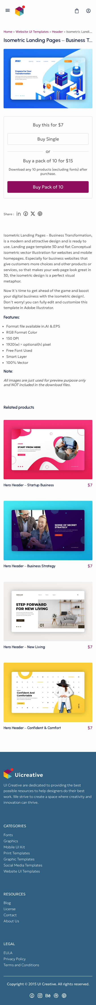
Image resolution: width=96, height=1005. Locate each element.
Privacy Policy (15, 959)
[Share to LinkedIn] (18, 214)
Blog (7, 903)
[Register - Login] (88, 11)
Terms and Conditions (21, 965)
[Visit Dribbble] (56, 996)
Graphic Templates (19, 859)
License (10, 909)
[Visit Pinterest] (64, 996)
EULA (8, 953)
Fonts (8, 835)
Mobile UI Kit (14, 847)
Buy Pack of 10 (48, 187)
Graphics (11, 841)
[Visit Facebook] (32, 996)
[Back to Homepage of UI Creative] (42, 10)
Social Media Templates (23, 865)
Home (8, 32)
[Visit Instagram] (40, 996)
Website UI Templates (32, 32)
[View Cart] (77, 11)
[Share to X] (32, 214)
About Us (11, 921)
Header (57, 32)
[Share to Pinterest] (40, 214)
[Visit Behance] (48, 996)
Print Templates (17, 853)
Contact (10, 915)
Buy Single (48, 139)
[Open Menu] (8, 11)
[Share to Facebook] (25, 214)
